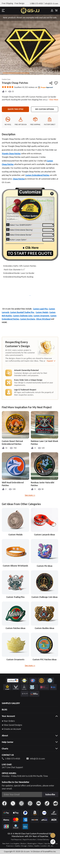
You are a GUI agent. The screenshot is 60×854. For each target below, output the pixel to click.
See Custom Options (44, 109)
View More (53, 99)
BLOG (4, 709)
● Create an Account (11, 729)
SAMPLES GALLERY (11, 703)
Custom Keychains (27, 319)
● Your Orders (8, 721)
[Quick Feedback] (52, 841)
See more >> (30, 495)
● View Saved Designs (12, 725)
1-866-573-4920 (12, 758)
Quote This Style (15, 109)
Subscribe (50, 794)
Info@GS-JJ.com (37, 758)
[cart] (56, 11)
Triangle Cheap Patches (11, 153)
